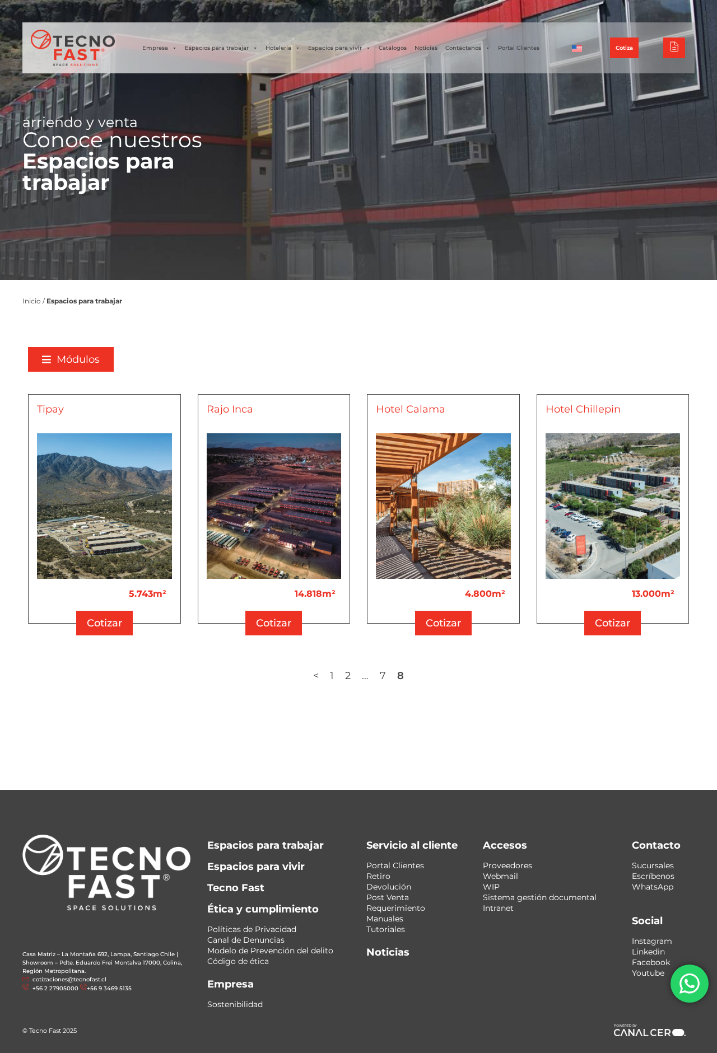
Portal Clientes (518, 48)
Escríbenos (653, 876)
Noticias (426, 48)
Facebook (651, 962)
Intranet (498, 908)
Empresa (155, 48)
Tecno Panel (651, 11)
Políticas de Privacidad (251, 929)
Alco (535, 11)
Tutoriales (385, 929)
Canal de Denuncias (246, 940)
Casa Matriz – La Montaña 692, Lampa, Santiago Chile (98, 954)
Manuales (384, 919)
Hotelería (278, 48)
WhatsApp (652, 887)
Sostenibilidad (235, 1004)
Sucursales (653, 865)
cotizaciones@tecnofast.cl (69, 979)
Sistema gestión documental (540, 897)
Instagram (652, 941)
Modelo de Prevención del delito (270, 951)
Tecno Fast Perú (486, 11)
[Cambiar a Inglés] (577, 48)
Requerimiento (395, 908)
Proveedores (507, 865)
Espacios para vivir (335, 48)
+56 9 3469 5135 (329, 11)
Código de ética (238, 961)
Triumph (571, 11)
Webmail (500, 876)
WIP (491, 887)
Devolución (388, 887)
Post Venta (387, 897)
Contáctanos (463, 48)
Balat (608, 11)
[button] (71, 359)
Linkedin (648, 952)
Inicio (31, 301)
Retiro (378, 876)
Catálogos (393, 48)
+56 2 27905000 (271, 11)
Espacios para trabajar (217, 48)
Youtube (648, 973)
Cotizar (104, 623)
